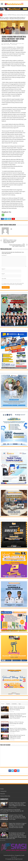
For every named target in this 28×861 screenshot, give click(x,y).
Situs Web (4, 278)
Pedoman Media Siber (5, 796)
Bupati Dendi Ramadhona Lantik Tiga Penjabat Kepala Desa (17, 245)
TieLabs (22, 855)
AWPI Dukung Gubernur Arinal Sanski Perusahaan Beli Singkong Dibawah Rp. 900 (11, 810)
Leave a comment (6, 44)
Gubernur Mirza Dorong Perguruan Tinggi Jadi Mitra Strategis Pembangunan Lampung (17, 737)
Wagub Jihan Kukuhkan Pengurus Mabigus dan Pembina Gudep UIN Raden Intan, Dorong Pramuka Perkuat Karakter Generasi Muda (13, 826)
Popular (8, 703)
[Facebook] (10, 770)
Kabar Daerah (18, 43)
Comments (14, 703)
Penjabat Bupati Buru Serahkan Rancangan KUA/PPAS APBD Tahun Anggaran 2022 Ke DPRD (17, 804)
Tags (20, 703)
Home (2, 17)
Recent (2, 703)
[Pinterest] (15, 770)
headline (7, 17)
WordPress (11, 855)
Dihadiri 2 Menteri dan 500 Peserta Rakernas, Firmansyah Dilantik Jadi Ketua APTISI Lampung (17, 708)
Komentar (4, 255)
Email (3, 273)
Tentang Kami (3, 791)
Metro (23, 43)
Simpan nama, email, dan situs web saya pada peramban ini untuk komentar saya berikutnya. (13, 284)
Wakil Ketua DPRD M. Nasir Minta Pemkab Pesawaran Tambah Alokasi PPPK (9, 241)
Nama (3, 269)
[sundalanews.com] (14, 3)
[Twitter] (12, 770)
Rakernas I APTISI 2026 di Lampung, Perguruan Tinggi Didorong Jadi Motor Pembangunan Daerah (18, 730)
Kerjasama (2, 793)
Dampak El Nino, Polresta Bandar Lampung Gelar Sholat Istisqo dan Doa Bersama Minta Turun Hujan (17, 817)
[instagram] (18, 770)
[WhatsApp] (3, 215)
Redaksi (2, 788)
